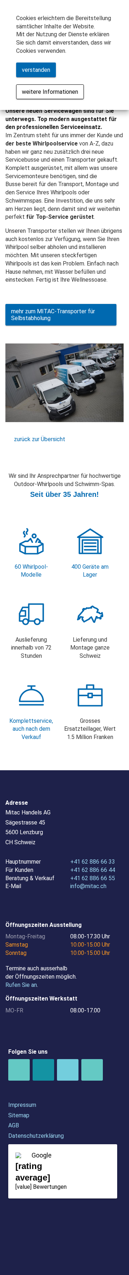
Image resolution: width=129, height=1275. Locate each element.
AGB (13, 1125)
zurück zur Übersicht (39, 439)
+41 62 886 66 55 (92, 878)
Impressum (22, 1104)
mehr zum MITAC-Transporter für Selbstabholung (53, 315)
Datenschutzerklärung (36, 1135)
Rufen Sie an (21, 984)
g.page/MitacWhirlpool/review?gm (62, 1171)
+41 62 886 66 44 (92, 870)
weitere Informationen (50, 91)
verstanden (36, 69)
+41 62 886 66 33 (92, 861)
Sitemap (18, 1115)
